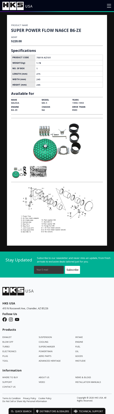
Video (42, 382)
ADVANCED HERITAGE (50, 360)
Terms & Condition (11, 398)
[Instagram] (12, 319)
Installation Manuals (88, 382)
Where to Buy (10, 377)
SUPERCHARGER (47, 346)
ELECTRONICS (9, 351)
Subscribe (72, 269)
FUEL (77, 346)
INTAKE (79, 337)
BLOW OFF (7, 341)
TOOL (5, 360)
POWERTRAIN (45, 351)
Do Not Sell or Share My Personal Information (24, 401)
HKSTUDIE (80, 360)
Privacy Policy (29, 398)
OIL (77, 351)
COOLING (43, 341)
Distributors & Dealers (54, 411)
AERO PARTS (45, 356)
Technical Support (91, 411)
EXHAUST (7, 337)
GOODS (79, 356)
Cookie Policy (44, 398)
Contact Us (9, 386)
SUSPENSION (45, 337)
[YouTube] (18, 319)
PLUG (5, 356)
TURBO (6, 346)
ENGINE (79, 341)
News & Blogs (83, 377)
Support (7, 382)
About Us (44, 377)
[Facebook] (5, 319)
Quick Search (23, 411)
